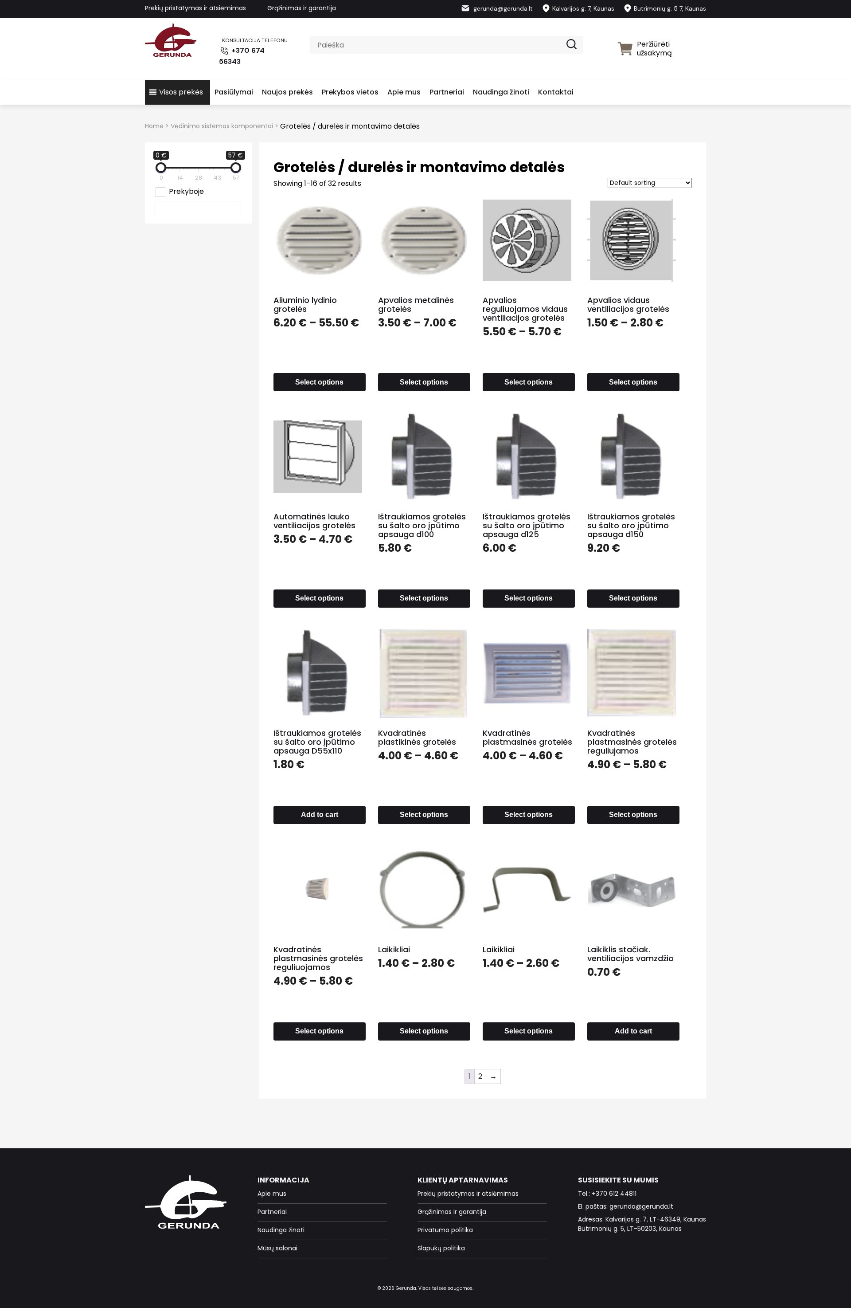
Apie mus (404, 92)
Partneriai (446, 92)
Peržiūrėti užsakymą (654, 48)
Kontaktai (556, 92)
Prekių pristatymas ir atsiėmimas (195, 8)
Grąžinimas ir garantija (301, 8)
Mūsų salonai (277, 1248)
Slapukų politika (441, 1248)
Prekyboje (186, 191)
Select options (319, 382)
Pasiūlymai (234, 92)
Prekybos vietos (350, 92)
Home (154, 126)
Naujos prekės (287, 92)
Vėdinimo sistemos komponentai (222, 126)
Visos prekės (181, 92)
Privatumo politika (445, 1230)
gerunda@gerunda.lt (502, 8)
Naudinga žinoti (501, 92)
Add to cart (319, 814)
